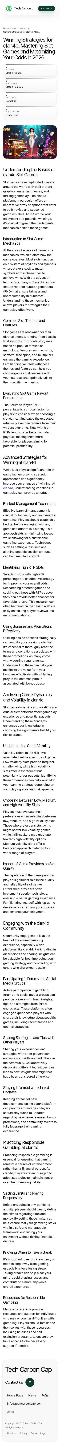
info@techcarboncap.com (24, 1403)
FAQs (44, 1395)
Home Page (15, 1395)
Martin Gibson (14, 73)
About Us (11, 1433)
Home (6, 28)
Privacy (23, 1433)
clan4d (8, 488)
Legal (43, 1433)
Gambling (25, 28)
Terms (34, 1433)
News (15, 28)
